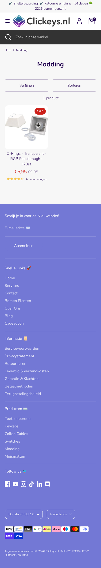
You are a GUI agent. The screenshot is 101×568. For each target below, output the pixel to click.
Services (12, 285)
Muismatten (15, 456)
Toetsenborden (18, 418)
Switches (12, 441)
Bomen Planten (18, 300)
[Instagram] (23, 484)
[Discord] (47, 484)
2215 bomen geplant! (50, 8)
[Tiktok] (31, 484)
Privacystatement (19, 356)
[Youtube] (15, 484)
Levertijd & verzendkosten (27, 371)
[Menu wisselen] (6, 21)
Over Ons (13, 308)
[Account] (79, 19)
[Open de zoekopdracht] (8, 37)
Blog (9, 315)
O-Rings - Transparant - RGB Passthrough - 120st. (26, 159)
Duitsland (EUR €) (21, 514)
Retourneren (15, 363)
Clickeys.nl (52, 551)
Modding (21, 50)
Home (10, 278)
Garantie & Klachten (22, 378)
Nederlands (58, 514)
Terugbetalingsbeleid (23, 393)
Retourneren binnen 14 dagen (66, 3)
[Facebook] (7, 484)
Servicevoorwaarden (22, 348)
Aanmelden (23, 245)
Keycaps (12, 426)
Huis (8, 50)
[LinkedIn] (39, 484)
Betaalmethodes (19, 386)
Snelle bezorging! (26, 3)
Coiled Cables (16, 433)
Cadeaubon (14, 323)
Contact (11, 293)
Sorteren (74, 85)
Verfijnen (26, 85)
